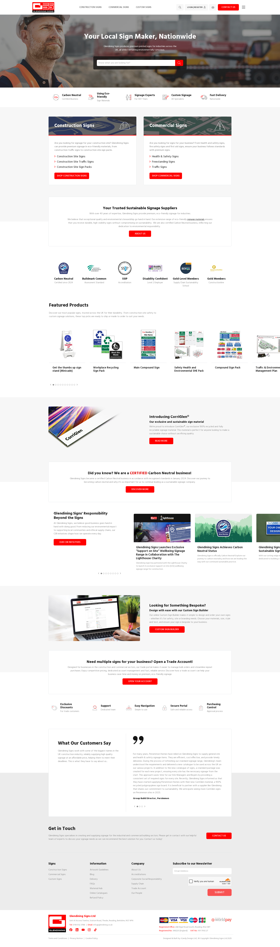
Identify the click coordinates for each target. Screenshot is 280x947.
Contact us (228, 7)
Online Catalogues (98, 893)
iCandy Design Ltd (188, 938)
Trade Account (138, 888)
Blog (92, 874)
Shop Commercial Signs (166, 176)
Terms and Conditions (57, 938)
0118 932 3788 (79, 925)
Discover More (140, 489)
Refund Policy (96, 898)
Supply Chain (137, 884)
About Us (140, 234)
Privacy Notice (76, 938)
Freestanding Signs (163, 162)
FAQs (92, 884)
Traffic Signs (159, 167)
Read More (161, 441)
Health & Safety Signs (165, 156)
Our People (136, 893)
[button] (50, 385)
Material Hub (96, 888)
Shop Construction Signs (72, 176)
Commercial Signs (119, 7)
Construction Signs (90, 7)
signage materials (195, 219)
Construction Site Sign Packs (74, 167)
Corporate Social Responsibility (146, 879)
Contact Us (219, 836)
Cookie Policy (91, 938)
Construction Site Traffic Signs (75, 162)
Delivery (94, 879)
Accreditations (138, 874)
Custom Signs (143, 7)
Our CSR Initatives (69, 542)
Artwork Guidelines (99, 870)
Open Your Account (140, 681)
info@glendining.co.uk (103, 925)
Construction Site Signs (71, 156)
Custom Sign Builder (167, 629)
